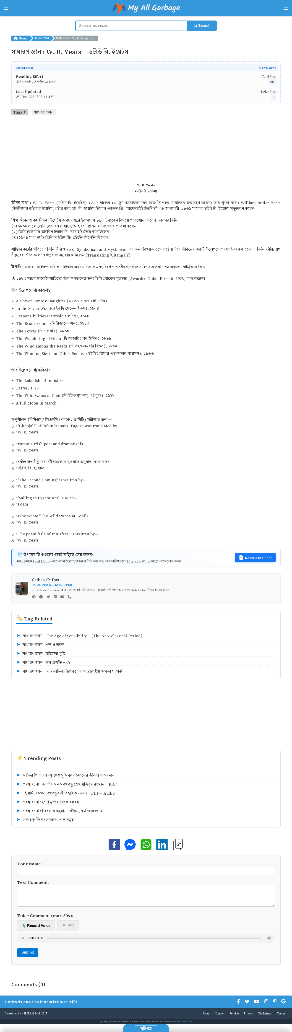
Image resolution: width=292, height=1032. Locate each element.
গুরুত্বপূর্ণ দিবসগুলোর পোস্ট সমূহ (45, 820)
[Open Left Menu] (6, 8)
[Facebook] (41, 597)
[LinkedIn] (55, 597)
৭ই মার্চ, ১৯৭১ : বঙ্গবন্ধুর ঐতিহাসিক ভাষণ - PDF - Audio (65, 793)
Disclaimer (264, 1013)
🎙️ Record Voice (36, 926)
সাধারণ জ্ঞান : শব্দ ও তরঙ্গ (40, 645)
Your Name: (29, 864)
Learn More (186, 1021)
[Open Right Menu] (286, 8)
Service (234, 1013)
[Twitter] (48, 597)
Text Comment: (33, 882)
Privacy (248, 1013)
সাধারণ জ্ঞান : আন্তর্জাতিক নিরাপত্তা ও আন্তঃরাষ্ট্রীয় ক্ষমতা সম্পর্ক (69, 671)
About (206, 1013)
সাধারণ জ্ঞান (42, 38)
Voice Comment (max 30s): (45, 915)
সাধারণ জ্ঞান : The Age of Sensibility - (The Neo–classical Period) (79, 636)
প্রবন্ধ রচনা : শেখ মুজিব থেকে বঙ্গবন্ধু (47, 802)
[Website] (34, 597)
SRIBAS (28, 1013)
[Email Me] (62, 597)
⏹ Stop (68, 925)
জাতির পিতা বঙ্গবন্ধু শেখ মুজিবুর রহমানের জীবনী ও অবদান (65, 775)
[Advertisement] (146, 150)
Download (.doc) (258, 557)
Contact (219, 1013)
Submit (27, 952)
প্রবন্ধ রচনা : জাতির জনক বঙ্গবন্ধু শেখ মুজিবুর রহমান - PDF (66, 784)
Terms (281, 1013)
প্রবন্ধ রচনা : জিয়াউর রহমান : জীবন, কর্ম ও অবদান (59, 811)
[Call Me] (69, 597)
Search (204, 26)
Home (23, 38)
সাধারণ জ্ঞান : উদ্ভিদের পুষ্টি (40, 653)
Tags (17, 112)
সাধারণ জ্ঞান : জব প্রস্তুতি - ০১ (43, 662)
